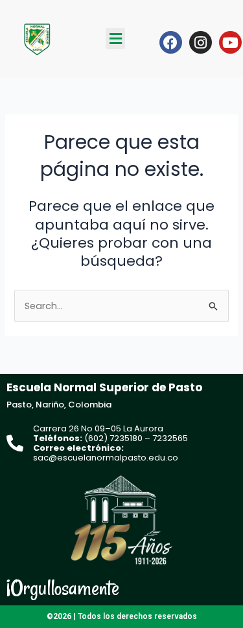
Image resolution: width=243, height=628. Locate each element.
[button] (115, 38)
